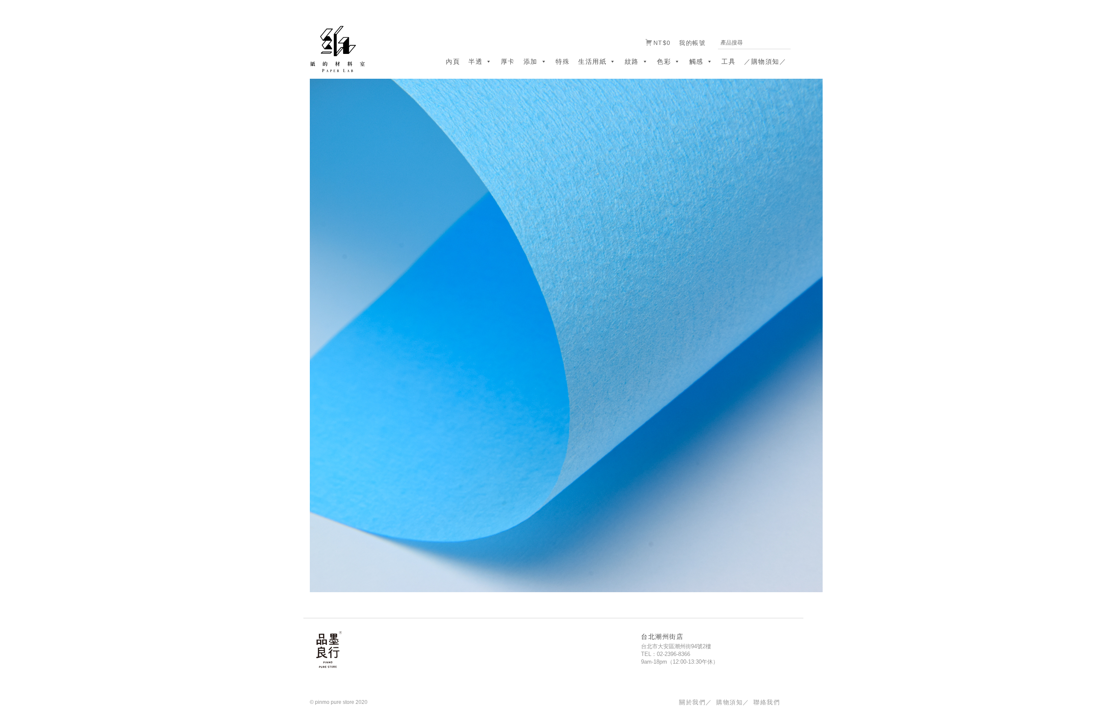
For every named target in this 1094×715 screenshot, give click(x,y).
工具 (728, 61)
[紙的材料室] (334, 48)
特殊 (563, 61)
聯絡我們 (766, 702)
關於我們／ (695, 702)
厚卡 (508, 61)
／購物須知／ (765, 61)
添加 (530, 61)
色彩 (664, 61)
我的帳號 (692, 42)
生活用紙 (592, 61)
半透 (475, 61)
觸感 (696, 61)
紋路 (632, 61)
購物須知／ (732, 702)
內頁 (453, 61)
